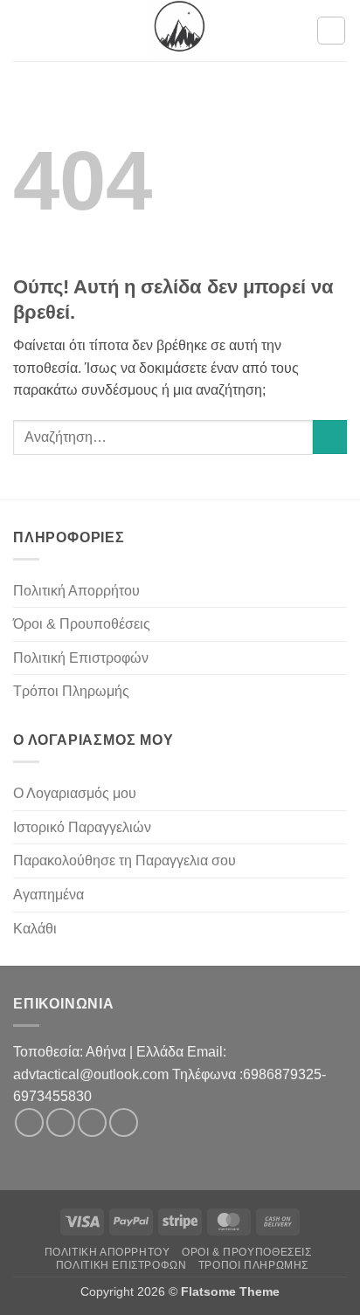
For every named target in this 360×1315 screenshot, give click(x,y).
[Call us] (123, 1122)
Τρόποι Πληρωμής (71, 691)
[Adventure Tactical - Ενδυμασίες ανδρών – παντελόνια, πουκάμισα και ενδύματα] (180, 30)
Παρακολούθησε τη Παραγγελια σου (124, 860)
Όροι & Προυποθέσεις (81, 623)
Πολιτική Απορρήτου (76, 590)
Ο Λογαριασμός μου (74, 793)
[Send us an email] (92, 1122)
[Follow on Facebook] (29, 1122)
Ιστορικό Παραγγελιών (82, 827)
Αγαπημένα (48, 894)
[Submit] (330, 437)
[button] (23, 30)
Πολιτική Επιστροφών (81, 658)
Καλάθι (35, 928)
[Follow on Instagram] (60, 1122)
